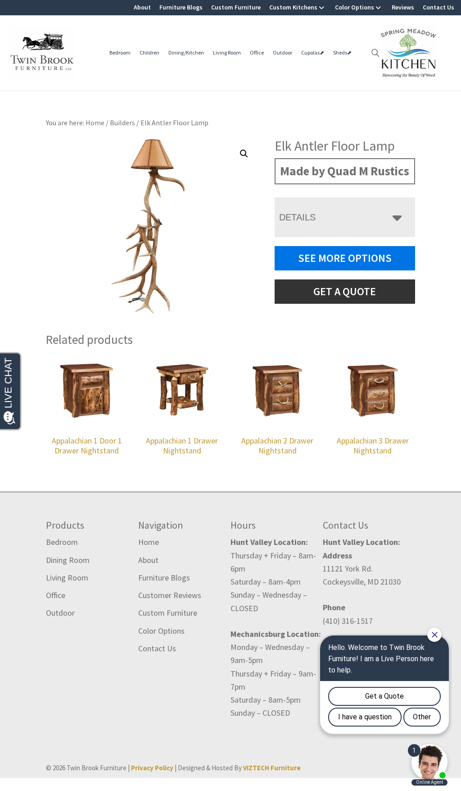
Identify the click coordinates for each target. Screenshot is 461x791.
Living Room (227, 52)
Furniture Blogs (181, 7)
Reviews (403, 7)
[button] (244, 154)
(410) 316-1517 (348, 621)
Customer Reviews (169, 595)
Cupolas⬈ (312, 52)
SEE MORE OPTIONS (345, 258)
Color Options (354, 7)
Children (149, 52)
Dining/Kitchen (186, 52)
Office (257, 52)
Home (148, 542)
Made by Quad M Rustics (344, 170)
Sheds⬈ (342, 52)
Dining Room (68, 560)
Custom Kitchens (293, 7)
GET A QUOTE (344, 291)
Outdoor (282, 52)
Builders (122, 122)
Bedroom (120, 52)
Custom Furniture (236, 7)
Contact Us (438, 7)
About (142, 7)
